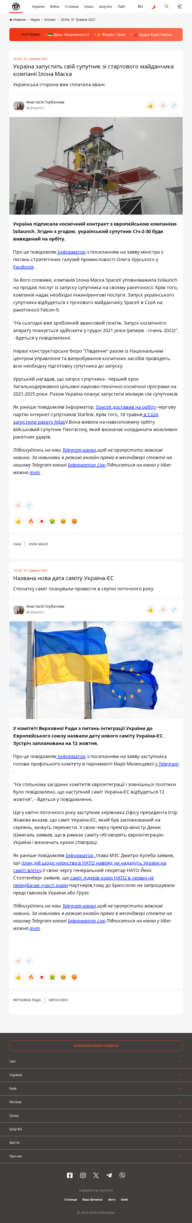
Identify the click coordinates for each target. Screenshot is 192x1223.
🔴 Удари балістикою (152, 34)
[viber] (122, 1175)
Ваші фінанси (92, 1200)
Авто (111, 1200)
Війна (54, 6)
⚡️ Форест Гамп (111, 34)
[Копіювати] (174, 105)
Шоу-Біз (105, 6)
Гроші (88, 6)
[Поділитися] (163, 105)
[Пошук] (167, 6)
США (17, 544)
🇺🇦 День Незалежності (68, 34)
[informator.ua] (15, 6)
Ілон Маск (38, 544)
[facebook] (70, 1175)
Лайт (122, 6)
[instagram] (83, 1175)
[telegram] (109, 1175)
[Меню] (180, 6)
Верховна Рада (27, 1000)
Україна (38, 6)
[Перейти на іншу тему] (153, 6)
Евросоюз (58, 1000)
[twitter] (96, 1175)
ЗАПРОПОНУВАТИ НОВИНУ (96, 1045)
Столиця (71, 6)
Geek (124, 1200)
